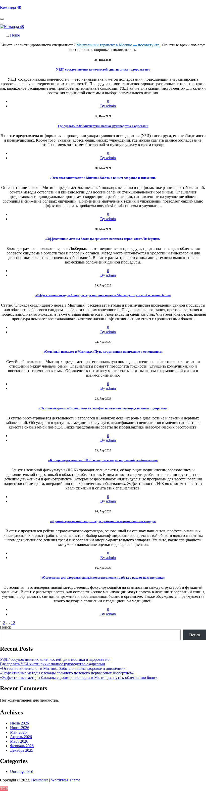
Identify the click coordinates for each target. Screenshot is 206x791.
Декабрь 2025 (21, 750)
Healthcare (40, 780)
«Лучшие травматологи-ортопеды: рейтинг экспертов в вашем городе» (103, 521)
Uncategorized (21, 771)
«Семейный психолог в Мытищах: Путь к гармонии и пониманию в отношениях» (103, 351)
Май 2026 (18, 732)
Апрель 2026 (21, 737)
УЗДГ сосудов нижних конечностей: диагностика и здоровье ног (103, 69)
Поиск (5, 627)
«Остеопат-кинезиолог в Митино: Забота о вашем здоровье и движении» (103, 178)
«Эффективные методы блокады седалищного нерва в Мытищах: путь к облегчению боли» (103, 295)
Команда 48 (10, 7)
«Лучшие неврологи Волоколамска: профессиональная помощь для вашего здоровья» (103, 408)
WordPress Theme (65, 780)
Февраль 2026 (22, 746)
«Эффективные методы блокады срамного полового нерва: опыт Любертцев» (103, 239)
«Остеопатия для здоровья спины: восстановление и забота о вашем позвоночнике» (103, 577)
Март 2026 (19, 741)
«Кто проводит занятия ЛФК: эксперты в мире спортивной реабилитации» (103, 460)
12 (13, 622)
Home (15, 35)
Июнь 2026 (19, 728)
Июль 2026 (19, 723)
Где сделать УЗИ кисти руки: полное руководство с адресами (103, 126)
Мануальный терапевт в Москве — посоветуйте (118, 45)
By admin (108, 106)
